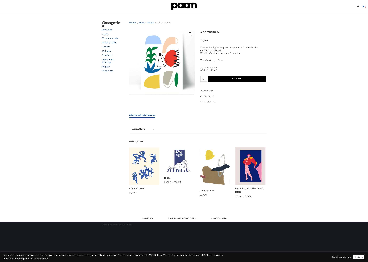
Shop (141, 22)
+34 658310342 (218, 218)
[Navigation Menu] (357, 6)
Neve (105, 225)
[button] (190, 33)
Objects (106, 66)
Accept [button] (359, 257)
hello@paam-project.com (182, 218)
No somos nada (110, 38)
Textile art (107, 71)
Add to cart (236, 79)
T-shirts (106, 47)
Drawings (107, 55)
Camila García (210, 102)
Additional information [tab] (142, 115)
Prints (105, 34)
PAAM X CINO (109, 42)
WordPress (128, 225)
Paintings (107, 30)
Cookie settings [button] (341, 257)
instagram (147, 218)
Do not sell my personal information (27, 258)
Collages (106, 51)
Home (132, 22)
